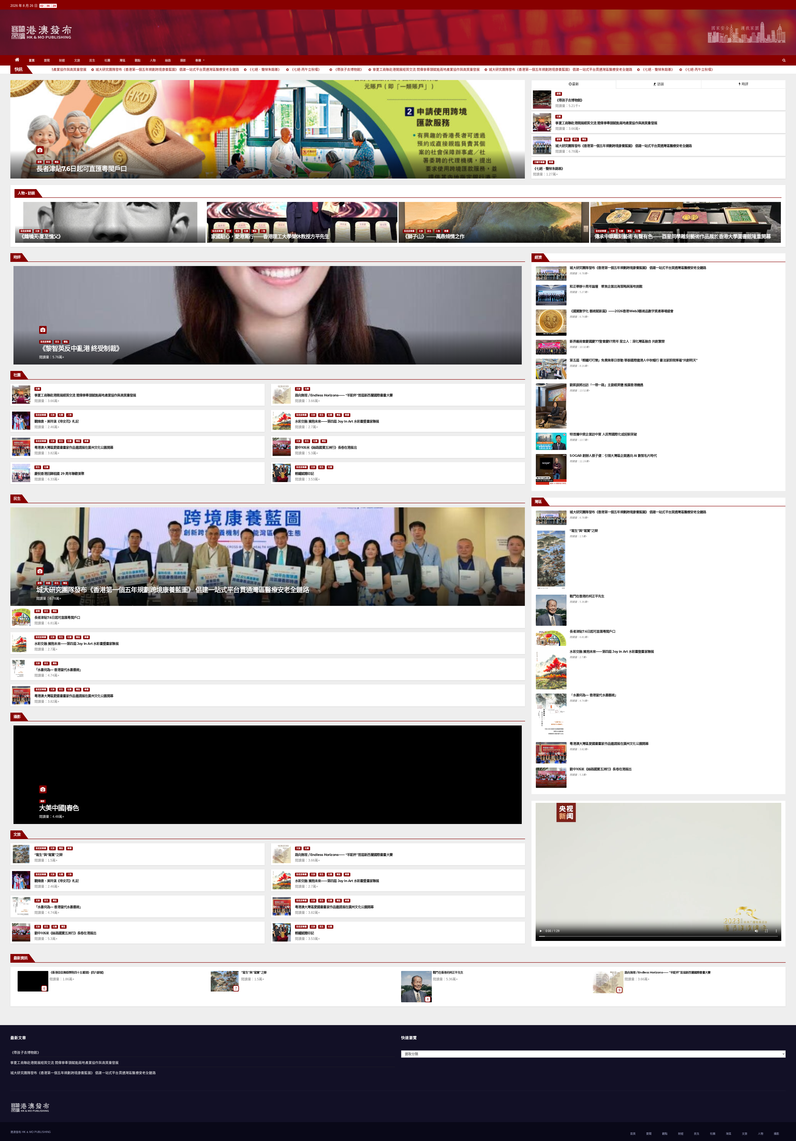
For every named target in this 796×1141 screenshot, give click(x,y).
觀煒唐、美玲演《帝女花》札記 (56, 421)
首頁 (32, 60)
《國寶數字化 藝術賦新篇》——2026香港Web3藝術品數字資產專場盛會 (621, 311)
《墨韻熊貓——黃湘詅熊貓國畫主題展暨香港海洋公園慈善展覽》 (472, 236)
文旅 (77, 60)
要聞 (47, 60)
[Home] (17, 60)
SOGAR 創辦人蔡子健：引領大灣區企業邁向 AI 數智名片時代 (613, 456)
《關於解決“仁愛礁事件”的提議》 (453, 972)
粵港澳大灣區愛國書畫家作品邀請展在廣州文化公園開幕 (73, 448)
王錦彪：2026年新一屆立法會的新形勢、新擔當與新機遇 (119, 348)
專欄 (198, 60)
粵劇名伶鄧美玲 (612, 236)
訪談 (660, 84)
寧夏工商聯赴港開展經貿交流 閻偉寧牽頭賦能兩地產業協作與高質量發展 (85, 395)
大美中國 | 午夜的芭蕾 (73, 808)
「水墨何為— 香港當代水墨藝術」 (58, 670)
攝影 (183, 60)
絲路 (168, 60)
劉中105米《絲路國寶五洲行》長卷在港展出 (326, 448)
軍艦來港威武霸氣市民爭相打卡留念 (86, 169)
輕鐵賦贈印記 (304, 474)
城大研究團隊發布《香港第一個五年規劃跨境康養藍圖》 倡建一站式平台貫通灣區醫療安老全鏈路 (172, 590)
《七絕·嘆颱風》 (59, 972)
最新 (575, 84)
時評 (744, 84)
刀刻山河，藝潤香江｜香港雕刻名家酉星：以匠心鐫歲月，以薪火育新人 (96, 236)
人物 (153, 60)
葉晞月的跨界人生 (231, 236)
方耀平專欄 (539, 162)
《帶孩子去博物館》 (25, 1052)
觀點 (138, 60)
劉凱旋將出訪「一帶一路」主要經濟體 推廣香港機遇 (606, 385)
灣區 (123, 60)
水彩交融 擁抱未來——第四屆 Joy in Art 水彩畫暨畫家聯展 (337, 421)
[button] (784, 60)
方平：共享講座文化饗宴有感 (642, 972)
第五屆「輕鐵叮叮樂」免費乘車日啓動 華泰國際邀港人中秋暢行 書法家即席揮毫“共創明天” (633, 360)
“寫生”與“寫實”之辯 (48, 855)
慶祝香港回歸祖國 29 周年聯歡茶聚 (59, 474)
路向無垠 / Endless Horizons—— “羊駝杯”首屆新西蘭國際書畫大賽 (344, 395)
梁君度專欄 (27, 231)
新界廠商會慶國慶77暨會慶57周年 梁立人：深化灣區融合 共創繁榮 (617, 341)
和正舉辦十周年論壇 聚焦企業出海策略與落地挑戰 (606, 286)
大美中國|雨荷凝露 (252, 972)
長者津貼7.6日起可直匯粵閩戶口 (57, 618)
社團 (107, 60)
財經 (62, 60)
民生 (92, 60)
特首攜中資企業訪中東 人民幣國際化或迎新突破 (603, 434)
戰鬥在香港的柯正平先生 (587, 596)
